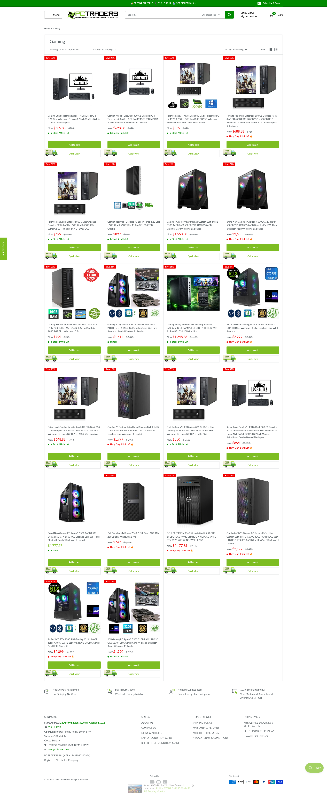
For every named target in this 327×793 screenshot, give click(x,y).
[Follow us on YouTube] (158, 782)
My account (247, 16)
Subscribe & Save (271, 3)
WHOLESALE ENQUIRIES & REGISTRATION (258, 724)
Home (47, 28)
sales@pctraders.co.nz (59, 749)
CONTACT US (148, 727)
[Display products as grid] (270, 49)
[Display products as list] (275, 49)
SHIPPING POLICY (202, 722)
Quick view (74, 153)
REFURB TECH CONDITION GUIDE (160, 742)
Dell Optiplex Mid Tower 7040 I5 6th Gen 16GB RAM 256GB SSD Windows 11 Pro (133, 535)
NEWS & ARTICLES (151, 732)
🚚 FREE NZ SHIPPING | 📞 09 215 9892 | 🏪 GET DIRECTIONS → (163, 3)
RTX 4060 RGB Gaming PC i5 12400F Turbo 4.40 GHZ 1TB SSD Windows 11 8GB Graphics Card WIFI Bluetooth (252, 328)
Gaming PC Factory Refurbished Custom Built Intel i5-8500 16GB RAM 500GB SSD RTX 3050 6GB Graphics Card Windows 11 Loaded (193, 225)
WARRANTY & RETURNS (205, 727)
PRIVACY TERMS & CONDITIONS (210, 737)
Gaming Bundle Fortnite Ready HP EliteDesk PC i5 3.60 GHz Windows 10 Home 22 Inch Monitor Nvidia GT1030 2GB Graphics (74, 119)
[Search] (229, 15)
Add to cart (74, 144)
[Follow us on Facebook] (152, 782)
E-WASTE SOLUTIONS (256, 736)
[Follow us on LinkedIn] (165, 782)
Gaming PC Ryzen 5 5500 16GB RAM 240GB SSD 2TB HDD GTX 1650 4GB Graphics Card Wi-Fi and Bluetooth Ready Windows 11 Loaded (132, 328)
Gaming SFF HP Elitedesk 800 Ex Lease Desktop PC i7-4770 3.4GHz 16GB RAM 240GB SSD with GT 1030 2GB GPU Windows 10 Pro (73, 328)
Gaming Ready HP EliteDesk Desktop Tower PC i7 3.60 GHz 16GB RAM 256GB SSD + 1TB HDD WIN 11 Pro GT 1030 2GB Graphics (192, 328)
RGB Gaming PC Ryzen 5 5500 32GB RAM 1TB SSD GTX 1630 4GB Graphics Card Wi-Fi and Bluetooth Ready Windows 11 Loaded (132, 643)
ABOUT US (147, 722)
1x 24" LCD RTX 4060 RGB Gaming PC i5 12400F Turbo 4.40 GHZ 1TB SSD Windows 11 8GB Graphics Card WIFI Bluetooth (74, 643)
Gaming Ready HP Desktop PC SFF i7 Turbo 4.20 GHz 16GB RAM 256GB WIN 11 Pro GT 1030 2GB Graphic (133, 225)
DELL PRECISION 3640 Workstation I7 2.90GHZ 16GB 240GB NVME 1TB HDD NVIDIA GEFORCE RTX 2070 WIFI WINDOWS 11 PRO (191, 536)
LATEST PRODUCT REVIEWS (259, 731)
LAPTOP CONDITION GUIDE (156, 737)
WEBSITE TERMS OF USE (206, 732)
